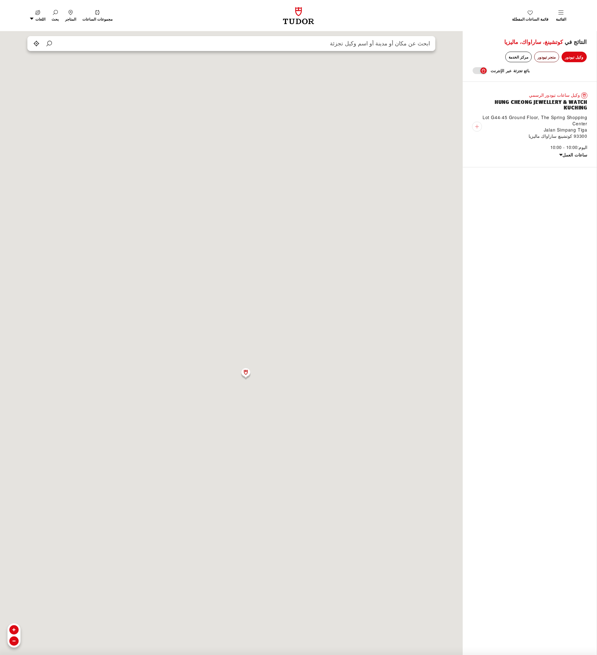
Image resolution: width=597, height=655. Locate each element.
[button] (55, 15)
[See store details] (477, 127)
